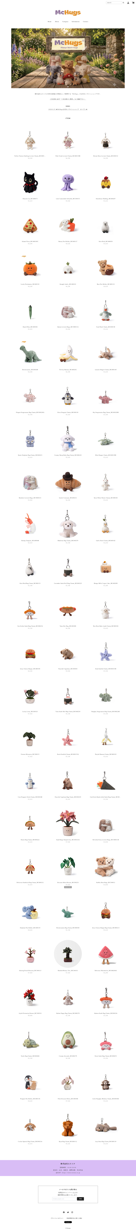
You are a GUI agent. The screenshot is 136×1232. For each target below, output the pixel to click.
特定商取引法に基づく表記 (74, 1218)
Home (49, 21)
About (57, 21)
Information (76, 21)
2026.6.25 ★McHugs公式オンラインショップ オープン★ (67, 109)
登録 (80, 1199)
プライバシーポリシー (57, 1218)
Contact (85, 21)
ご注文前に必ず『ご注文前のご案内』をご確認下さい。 (68, 99)
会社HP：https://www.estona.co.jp (68, 1172)
